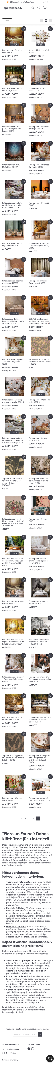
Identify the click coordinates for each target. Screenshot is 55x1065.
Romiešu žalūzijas (15, 908)
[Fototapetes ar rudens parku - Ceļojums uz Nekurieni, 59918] (14, 119)
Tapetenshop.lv (12, 7)
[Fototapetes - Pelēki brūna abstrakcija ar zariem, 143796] (41, 552)
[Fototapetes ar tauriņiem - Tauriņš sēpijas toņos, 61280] (41, 236)
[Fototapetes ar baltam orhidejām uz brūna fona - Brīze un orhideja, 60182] (14, 432)
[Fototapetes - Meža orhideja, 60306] (41, 393)
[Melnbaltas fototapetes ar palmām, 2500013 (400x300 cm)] (41, 632)
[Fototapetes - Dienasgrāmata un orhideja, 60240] (14, 393)
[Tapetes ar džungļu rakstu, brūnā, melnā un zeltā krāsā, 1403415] (14, 748)
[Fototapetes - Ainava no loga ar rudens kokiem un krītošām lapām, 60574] (14, 632)
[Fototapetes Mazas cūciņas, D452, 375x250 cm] (41, 791)
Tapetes (10, 882)
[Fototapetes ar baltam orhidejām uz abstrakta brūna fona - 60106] (14, 197)
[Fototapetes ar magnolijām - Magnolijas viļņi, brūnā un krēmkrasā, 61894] (41, 751)
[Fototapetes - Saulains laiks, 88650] (14, 43)
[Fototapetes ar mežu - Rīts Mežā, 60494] (14, 81)
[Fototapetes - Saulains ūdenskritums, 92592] (14, 710)
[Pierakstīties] (40, 1034)
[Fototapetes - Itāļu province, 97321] (14, 791)
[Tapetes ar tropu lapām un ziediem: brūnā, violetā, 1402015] (41, 352)
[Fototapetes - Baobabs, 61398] (41, 195)
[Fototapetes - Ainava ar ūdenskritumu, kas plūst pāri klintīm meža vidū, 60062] (14, 554)
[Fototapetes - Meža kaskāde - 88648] (14, 594)
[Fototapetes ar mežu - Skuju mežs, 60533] (41, 272)
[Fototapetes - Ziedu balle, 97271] (41, 81)
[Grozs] (45, 8)
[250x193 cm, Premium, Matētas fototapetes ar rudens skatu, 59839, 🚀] (41, 313)
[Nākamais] (38, 818)
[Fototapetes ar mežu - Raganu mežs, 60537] (14, 235)
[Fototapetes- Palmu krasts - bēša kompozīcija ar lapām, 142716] (14, 313)
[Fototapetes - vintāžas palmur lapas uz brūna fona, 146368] (41, 472)
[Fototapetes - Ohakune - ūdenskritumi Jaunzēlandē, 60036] (41, 710)
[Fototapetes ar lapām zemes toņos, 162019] (14, 274)
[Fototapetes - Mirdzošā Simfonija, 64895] (41, 158)
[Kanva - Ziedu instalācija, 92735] (41, 43)
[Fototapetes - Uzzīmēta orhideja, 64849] (41, 119)
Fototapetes (25, 882)
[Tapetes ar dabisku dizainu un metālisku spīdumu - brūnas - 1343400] (14, 472)
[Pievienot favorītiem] (23, 28)
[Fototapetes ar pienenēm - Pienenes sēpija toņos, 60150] (14, 671)
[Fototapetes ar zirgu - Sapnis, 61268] (41, 593)
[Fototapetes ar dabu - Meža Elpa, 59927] (14, 156)
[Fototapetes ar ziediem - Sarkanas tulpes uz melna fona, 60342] (41, 670)
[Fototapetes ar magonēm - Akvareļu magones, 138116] (14, 353)
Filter (7, 20)
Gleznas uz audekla (16, 926)
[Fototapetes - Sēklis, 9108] (41, 512)
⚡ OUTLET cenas (20, 2)
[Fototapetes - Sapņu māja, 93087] (41, 431)
